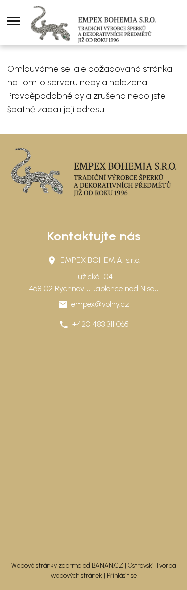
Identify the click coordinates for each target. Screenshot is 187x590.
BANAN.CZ (107, 565)
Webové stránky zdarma (46, 565)
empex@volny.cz (100, 304)
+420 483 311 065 (100, 324)
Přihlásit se (122, 575)
